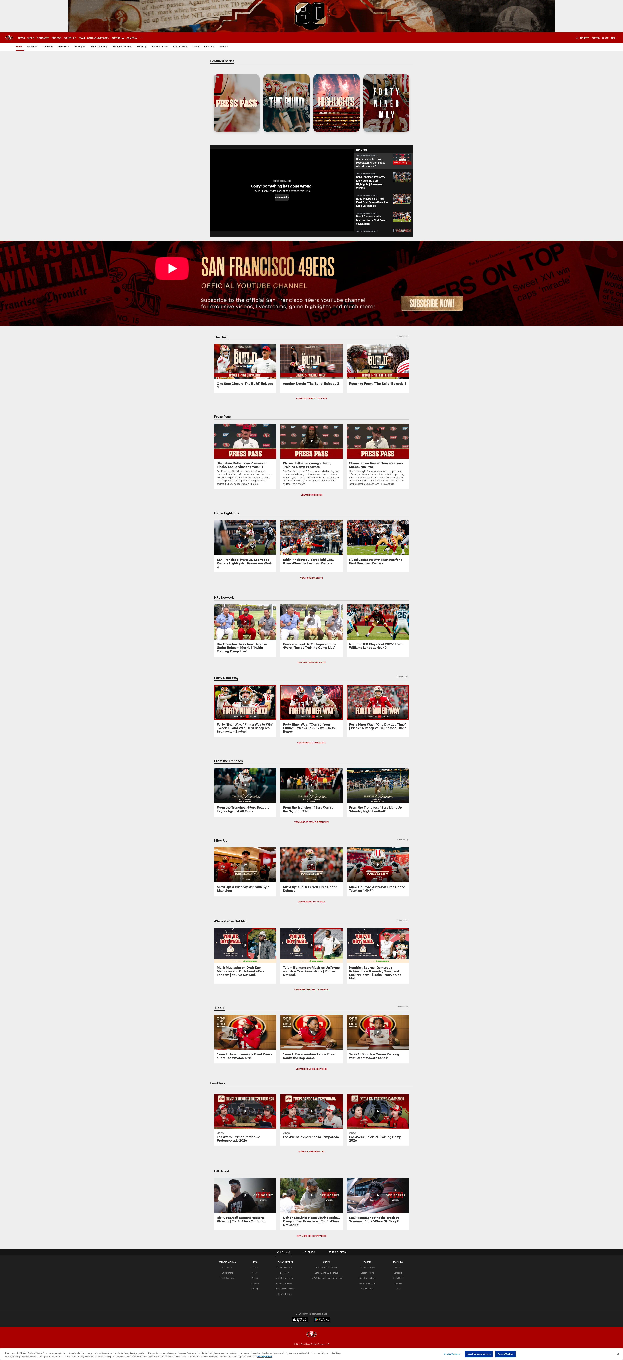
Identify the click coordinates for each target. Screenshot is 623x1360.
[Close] (617, 1354)
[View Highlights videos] (336, 103)
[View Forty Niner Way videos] (386, 103)
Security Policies (285, 1294)
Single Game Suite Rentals (326, 1273)
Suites (326, 1262)
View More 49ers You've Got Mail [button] (311, 989)
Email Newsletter (227, 1278)
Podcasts (255, 1283)
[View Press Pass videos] (237, 103)
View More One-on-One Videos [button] (311, 1069)
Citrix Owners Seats (367, 1278)
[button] (282, 197)
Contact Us (227, 1267)
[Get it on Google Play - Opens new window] (322, 1321)
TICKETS (367, 1262)
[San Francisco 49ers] (311, 1334)
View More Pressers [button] (311, 495)
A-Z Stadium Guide (284, 1278)
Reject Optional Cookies (479, 1354)
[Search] (577, 38)
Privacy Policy (264, 1356)
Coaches (398, 1283)
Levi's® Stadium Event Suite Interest (326, 1278)
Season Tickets (367, 1273)
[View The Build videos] (286, 103)
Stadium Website (284, 1267)
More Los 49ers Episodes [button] (311, 1151)
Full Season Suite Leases (326, 1267)
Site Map (254, 1288)
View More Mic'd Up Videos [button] (311, 901)
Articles (254, 1267)
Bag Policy (284, 1273)
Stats (398, 1288)
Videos (255, 1273)
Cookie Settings (452, 1354)
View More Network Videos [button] (311, 662)
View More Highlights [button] (311, 578)
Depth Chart (398, 1278)
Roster (398, 1267)
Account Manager (367, 1267)
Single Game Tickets (367, 1283)
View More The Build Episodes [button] (311, 398)
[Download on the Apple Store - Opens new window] (299, 1320)
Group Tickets (367, 1288)
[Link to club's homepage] (9, 38)
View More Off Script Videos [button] (311, 1236)
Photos (254, 1278)
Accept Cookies (505, 1354)
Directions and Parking (285, 1288)
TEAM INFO (398, 1262)
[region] (311, 1354)
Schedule (398, 1273)
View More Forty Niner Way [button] (311, 742)
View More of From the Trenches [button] (311, 822)
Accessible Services (284, 1283)
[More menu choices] (141, 38)
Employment (227, 1273)
